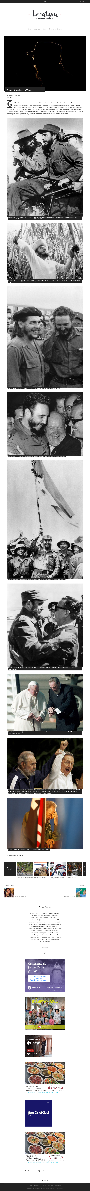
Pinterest (22, 855)
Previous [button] (84, 865)
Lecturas (51, 29)
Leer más (45, 947)
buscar (82, 1)
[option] (25, 871)
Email (28, 855)
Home (29, 29)
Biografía (37, 29)
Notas (44, 29)
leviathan (9, 97)
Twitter (45, 1)
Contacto (59, 29)
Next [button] (84, 872)
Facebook (17, 855)
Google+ (25, 855)
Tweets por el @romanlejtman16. (34, 1171)
